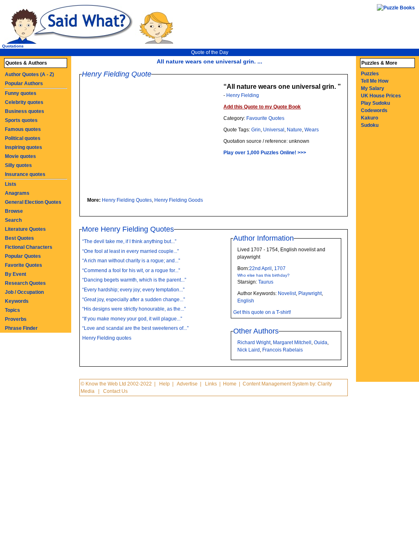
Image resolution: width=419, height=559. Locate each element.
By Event (15, 274)
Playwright (310, 293)
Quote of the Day (209, 52)
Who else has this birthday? (263, 275)
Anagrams (17, 193)
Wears (311, 130)
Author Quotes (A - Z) (29, 74)
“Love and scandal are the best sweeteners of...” (135, 328)
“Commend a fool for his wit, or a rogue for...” (131, 270)
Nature (294, 130)
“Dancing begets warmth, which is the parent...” (134, 280)
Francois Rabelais (282, 350)
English (245, 301)
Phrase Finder (21, 328)
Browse (14, 211)
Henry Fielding (242, 95)
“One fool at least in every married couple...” (130, 251)
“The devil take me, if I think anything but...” (129, 241)
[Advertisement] (154, 139)
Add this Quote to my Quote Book (262, 107)
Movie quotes (20, 156)
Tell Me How (374, 81)
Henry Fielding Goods (178, 200)
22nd (255, 268)
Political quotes (23, 138)
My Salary (372, 88)
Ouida (320, 342)
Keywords (17, 301)
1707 (280, 268)
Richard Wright (253, 342)
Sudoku (369, 125)
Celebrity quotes (24, 102)
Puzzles (370, 74)
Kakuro (369, 118)
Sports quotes (21, 120)
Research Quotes (25, 283)
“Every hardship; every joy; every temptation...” (133, 290)
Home (230, 384)
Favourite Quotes (265, 118)
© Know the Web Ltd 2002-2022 (116, 384)
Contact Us (115, 391)
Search (13, 220)
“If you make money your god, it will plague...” (132, 319)
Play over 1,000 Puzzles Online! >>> (264, 153)
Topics (12, 310)
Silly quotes (18, 165)
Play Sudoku (375, 103)
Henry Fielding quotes (106, 338)
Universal (273, 130)
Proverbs (16, 319)
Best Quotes (19, 238)
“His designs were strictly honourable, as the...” (134, 309)
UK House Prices (381, 96)
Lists (10, 184)
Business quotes (24, 111)
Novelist (287, 293)
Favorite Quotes (23, 265)
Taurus (265, 282)
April (266, 268)
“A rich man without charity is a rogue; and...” (131, 261)
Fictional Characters (28, 247)
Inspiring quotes (23, 147)
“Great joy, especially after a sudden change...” (133, 299)
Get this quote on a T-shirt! (262, 312)
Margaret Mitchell (292, 342)
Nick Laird (248, 350)
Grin (256, 130)
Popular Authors (24, 83)
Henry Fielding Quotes (127, 200)
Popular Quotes (23, 256)
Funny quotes (20, 93)
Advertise (187, 384)
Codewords (374, 110)
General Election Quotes (33, 202)
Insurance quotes (25, 174)
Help (164, 384)
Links (211, 384)
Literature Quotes (25, 229)
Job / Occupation (24, 292)
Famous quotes (23, 129)
